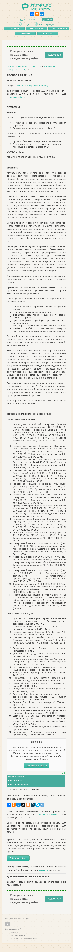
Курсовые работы (16, 97)
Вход (26, 24)
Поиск (48, 19)
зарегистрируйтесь (49, 814)
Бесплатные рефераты (29, 66)
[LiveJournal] (33, 805)
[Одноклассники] (37, 14)
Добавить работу (18, 858)
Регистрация (46, 24)
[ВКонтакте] (32, 14)
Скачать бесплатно (18, 784)
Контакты (30, 19)
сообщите (43, 869)
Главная (11, 66)
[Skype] (37, 805)
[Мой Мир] (42, 14)
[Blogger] (28, 805)
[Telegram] (42, 805)
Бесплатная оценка (37, 765)
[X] (23, 805)
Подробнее (54, 54)
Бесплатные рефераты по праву (31, 85)
